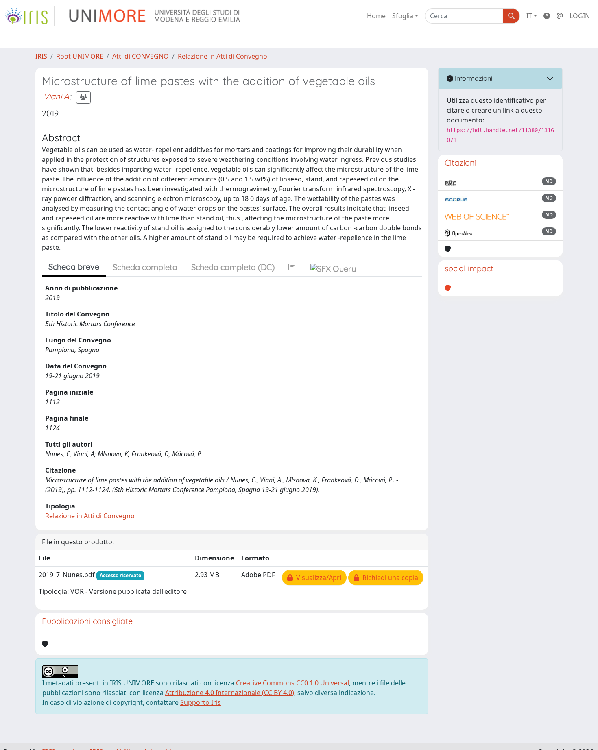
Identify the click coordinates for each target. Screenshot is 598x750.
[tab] (292, 267)
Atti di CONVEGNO (140, 56)
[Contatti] (559, 16)
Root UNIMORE (79, 56)
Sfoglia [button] (402, 15)
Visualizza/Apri (317, 577)
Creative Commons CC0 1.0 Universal (292, 682)
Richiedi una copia (388, 577)
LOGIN (580, 15)
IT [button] (529, 15)
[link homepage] (30, 16)
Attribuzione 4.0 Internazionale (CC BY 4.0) (229, 692)
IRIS (41, 56)
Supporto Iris (200, 702)
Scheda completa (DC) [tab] (233, 267)
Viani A (56, 96)
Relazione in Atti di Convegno (222, 56)
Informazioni (472, 78)
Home (376, 15)
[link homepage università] (155, 16)
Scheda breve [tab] (73, 267)
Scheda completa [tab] (145, 267)
